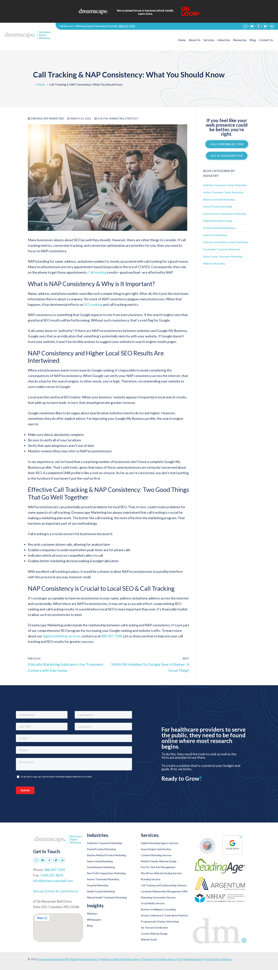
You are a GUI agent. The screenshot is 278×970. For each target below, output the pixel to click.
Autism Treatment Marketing (103, 879)
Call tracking (97, 272)
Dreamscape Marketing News (219, 227)
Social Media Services (153, 903)
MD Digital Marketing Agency (81, 959)
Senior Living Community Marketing (222, 256)
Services (209, 40)
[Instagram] (245, 26)
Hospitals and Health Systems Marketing (225, 242)
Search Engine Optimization (156, 849)
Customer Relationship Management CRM (164, 891)
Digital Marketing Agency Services (159, 843)
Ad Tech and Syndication (154, 927)
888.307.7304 (127, 26)
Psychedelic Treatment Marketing (221, 249)
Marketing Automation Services (158, 897)
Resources (240, 40)
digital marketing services (61, 636)
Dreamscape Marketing (47, 118)
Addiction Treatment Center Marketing (224, 185)
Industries (224, 40)
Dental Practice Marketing (217, 206)
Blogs (90, 925)
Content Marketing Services (156, 855)
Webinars (92, 913)
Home (182, 40)
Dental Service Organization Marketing (224, 213)
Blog (253, 40)
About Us (195, 40)
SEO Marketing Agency (190, 959)
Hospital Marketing (97, 885)
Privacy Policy (213, 959)
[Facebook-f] (258, 26)
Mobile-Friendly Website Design (158, 861)
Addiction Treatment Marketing (104, 843)
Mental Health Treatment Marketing (107, 897)
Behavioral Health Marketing (219, 199)
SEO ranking (93, 304)
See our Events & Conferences (55, 891)
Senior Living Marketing (100, 861)
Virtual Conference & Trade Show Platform (164, 915)
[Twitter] (265, 26)
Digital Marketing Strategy (117, 118)
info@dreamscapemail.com (53, 881)
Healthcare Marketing (215, 235)
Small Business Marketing (101, 867)
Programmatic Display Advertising (160, 921)
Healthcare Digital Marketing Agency (120, 959)
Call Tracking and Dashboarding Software (164, 885)
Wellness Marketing (214, 263)
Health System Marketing (101, 891)
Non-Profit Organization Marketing (106, 873)
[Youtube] (252, 26)
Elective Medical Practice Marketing (106, 855)
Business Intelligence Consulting (158, 909)
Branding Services (150, 879)
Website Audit (149, 939)
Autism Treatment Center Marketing (223, 192)
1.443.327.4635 (51, 875)
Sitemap (227, 959)
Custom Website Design (154, 933)
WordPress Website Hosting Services (161, 873)
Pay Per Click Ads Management (158, 867)
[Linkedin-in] (272, 26)
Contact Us (266, 40)
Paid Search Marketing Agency (159, 959)
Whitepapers (94, 919)
